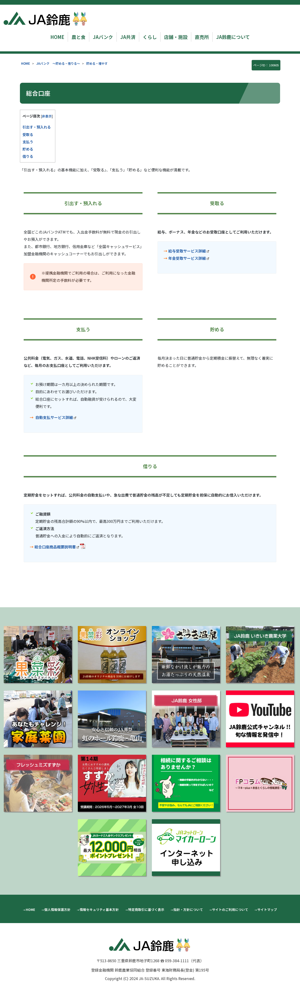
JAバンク (103, 37)
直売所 (202, 37)
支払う (27, 141)
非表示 (47, 116)
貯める (27, 148)
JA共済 (127, 37)
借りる (27, 156)
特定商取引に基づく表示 (146, 909)
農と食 (78, 37)
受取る (27, 134)
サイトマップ (267, 909)
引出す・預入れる (36, 126)
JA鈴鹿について (233, 37)
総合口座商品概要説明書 (55, 547)
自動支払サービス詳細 (54, 417)
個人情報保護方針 (57, 909)
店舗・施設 (176, 37)
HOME (57, 37)
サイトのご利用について (230, 909)
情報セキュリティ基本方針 (99, 909)
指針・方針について (188, 909)
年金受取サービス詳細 (187, 258)
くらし (150, 37)
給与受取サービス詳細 (187, 251)
